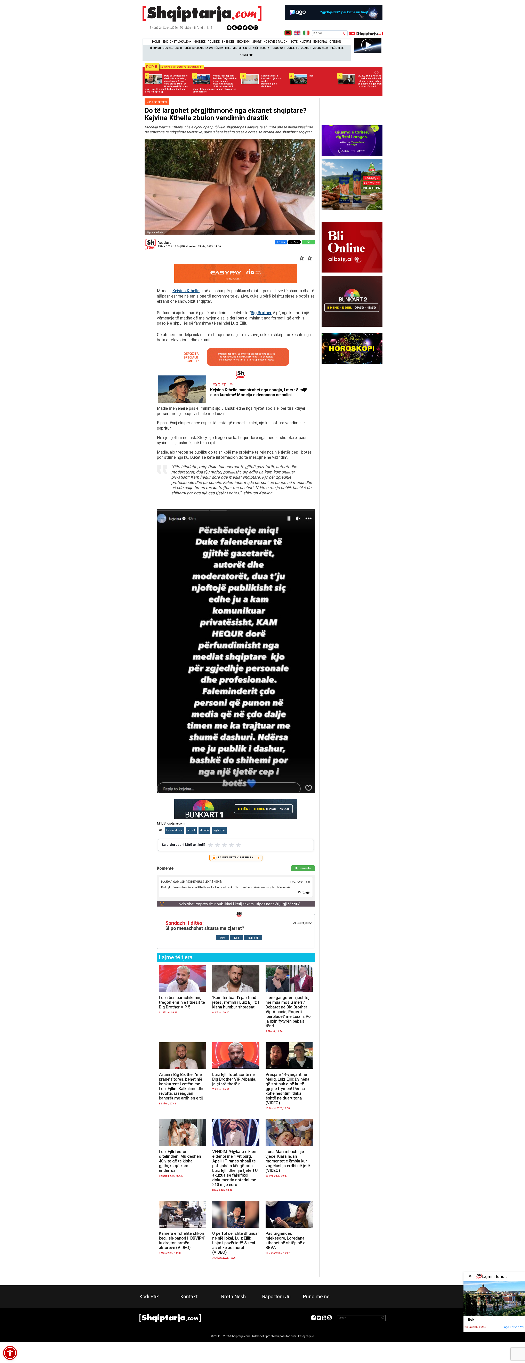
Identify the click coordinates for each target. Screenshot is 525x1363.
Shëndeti (228, 41)
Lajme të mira (214, 48)
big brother (219, 830)
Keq (236, 937)
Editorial (320, 41)
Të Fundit (155, 48)
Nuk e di (253, 937)
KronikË (199, 41)
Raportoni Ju (276, 1296)
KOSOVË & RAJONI (276, 41)
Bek (471, 1319)
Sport (256, 41)
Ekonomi (243, 41)
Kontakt (188, 1296)
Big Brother (261, 312)
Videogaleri (320, 48)
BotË (294, 41)
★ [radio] (210, 845)
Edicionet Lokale (175, 41)
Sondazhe (246, 55)
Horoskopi (278, 48)
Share (282, 242)
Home (156, 41)
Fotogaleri (303, 48)
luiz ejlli (191, 830)
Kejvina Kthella (186, 290)
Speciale (198, 48)
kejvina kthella (174, 830)
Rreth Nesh (233, 1296)
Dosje (291, 48)
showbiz (204, 830)
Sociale (168, 48)
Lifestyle (231, 48)
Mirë (222, 937)
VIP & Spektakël (248, 48)
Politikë (214, 41)
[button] (10, 1353)
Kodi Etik (149, 1296)
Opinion (335, 41)
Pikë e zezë (337, 48)
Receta (264, 48)
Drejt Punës (183, 48)
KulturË (305, 41)
